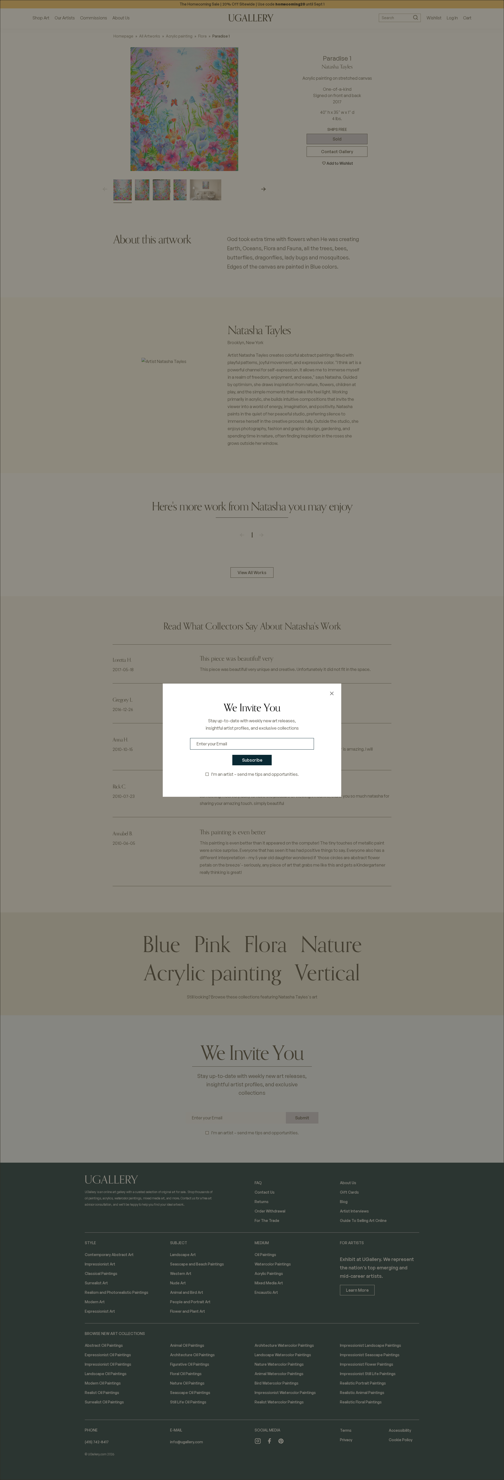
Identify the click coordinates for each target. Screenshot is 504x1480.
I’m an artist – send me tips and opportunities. (255, 774)
